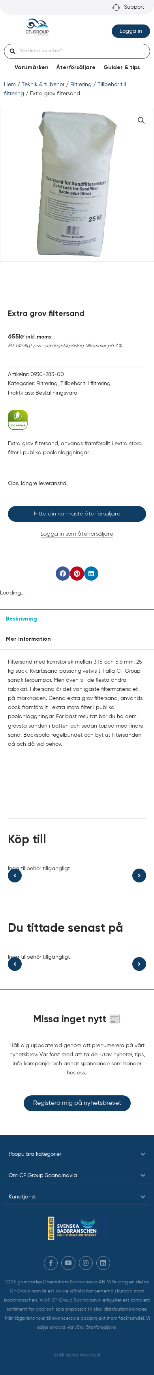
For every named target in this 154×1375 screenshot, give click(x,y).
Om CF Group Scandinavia (43, 1175)
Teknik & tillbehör (43, 84)
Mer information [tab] (28, 639)
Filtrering (81, 84)
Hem (10, 84)
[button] (141, 120)
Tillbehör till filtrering (85, 383)
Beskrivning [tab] (21, 619)
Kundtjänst (22, 1197)
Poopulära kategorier (35, 1154)
